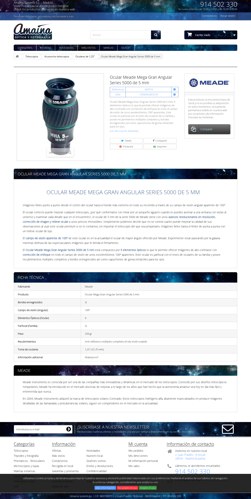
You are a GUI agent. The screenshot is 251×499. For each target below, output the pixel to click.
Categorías (25, 47)
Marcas (108, 47)
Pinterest (127, 146)
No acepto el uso (127, 488)
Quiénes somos (96, 461)
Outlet (126, 47)
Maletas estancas (24, 471)
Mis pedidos (135, 450)
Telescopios (21, 450)
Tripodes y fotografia (26, 456)
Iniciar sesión (227, 15)
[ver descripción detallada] (124, 131)
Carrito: (202, 35)
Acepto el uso (148, 488)
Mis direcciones (138, 456)
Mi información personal (143, 461)
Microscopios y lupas (26, 466)
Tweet (127, 140)
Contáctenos (209, 15)
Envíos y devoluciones (99, 466)
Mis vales (134, 466)
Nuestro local (94, 456)
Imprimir (161, 146)
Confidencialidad (96, 471)
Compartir (161, 140)
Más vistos (88, 47)
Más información (105, 488)
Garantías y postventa (65, 471)
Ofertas (45, 47)
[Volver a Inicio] (18, 56)
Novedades (66, 47)
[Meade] (209, 82)
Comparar (206, 129)
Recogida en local (62, 466)
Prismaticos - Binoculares (29, 461)
